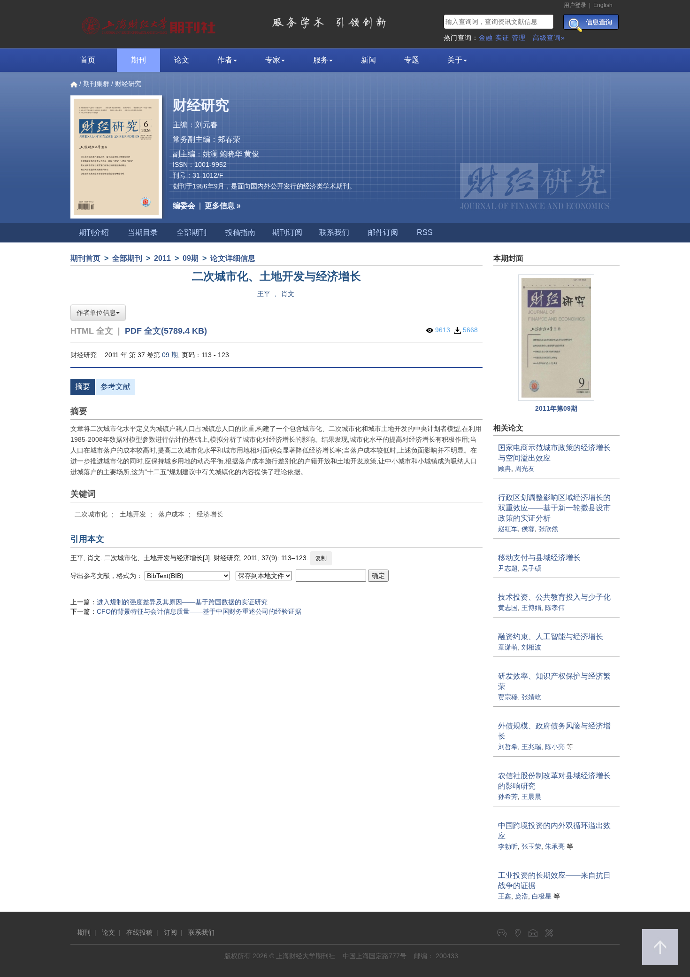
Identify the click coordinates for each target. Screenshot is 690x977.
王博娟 (531, 607)
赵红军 (508, 528)
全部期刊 (191, 232)
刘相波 (531, 647)
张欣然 (548, 528)
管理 (519, 37)
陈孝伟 (555, 607)
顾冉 (504, 468)
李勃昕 (508, 846)
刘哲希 (508, 746)
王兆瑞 (531, 746)
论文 (181, 60)
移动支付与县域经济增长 (539, 558)
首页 (87, 60)
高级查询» (549, 37)
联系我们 (334, 232)
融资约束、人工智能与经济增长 (550, 637)
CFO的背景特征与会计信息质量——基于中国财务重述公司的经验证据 (199, 611)
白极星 (542, 896)
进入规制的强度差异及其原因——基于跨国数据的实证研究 (182, 602)
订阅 (170, 932)
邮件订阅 (383, 232)
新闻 (368, 60)
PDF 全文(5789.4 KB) (166, 331)
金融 (486, 37)
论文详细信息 (232, 258)
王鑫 (504, 896)
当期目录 (143, 232)
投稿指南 (240, 232)
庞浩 (521, 896)
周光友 (525, 468)
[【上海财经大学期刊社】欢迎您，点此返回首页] (149, 23)
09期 (191, 258)
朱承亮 (555, 846)
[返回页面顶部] (660, 947)
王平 (263, 293)
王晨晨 (531, 796)
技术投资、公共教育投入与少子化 (554, 597)
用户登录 (575, 5)
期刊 (138, 60)
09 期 (170, 355)
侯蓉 (528, 528)
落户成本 (171, 514)
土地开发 (133, 514)
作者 (224, 60)
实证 (502, 37)
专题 (411, 60)
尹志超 (508, 568)
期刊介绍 (94, 232)
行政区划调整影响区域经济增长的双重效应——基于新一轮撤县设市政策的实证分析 (554, 507)
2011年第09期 (556, 408)
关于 (454, 60)
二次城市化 (91, 514)
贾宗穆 (508, 697)
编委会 (184, 206)
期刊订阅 (287, 232)
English (603, 5)
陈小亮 (555, 746)
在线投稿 (139, 932)
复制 (321, 558)
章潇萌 (508, 647)
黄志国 (508, 607)
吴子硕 (531, 568)
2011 (162, 258)
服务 (320, 60)
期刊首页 (85, 258)
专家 (272, 60)
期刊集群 (96, 83)
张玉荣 (531, 846)
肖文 (287, 293)
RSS (425, 232)
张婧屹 (531, 697)
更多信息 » (223, 206)
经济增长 (210, 514)
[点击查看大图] (556, 337)
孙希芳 (508, 796)
